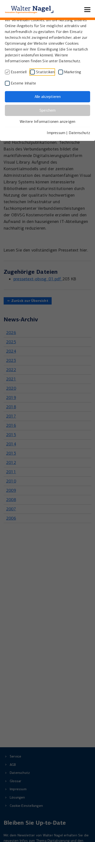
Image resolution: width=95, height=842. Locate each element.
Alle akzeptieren (48, 96)
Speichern (47, 110)
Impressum (56, 132)
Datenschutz (79, 132)
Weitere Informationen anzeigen (48, 121)
